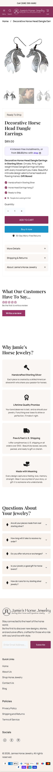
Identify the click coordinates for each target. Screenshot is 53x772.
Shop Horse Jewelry (12, 677)
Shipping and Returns (13, 713)
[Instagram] (4, 740)
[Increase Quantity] (21, 211)
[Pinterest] (18, 740)
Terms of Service (11, 719)
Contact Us (8, 682)
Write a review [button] (13, 313)
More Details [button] (13, 248)
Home (5, 21)
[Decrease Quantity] (8, 211)
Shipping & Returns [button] (17, 257)
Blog (4, 688)
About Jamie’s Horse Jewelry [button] (22, 267)
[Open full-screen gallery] (26, 57)
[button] (26, 524)
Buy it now (26, 229)
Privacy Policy (9, 708)
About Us (7, 671)
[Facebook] (11, 740)
